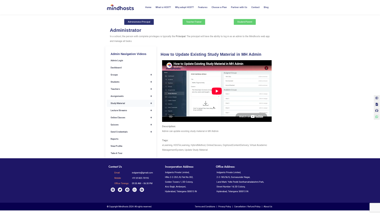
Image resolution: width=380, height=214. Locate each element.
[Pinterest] (142, 190)
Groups (131, 75)
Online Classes (131, 117)
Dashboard (116, 67)
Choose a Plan (219, 7)
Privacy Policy (224, 206)
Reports (114, 139)
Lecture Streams (131, 110)
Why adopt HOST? (184, 7)
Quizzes (131, 124)
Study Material (131, 103)
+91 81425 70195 (140, 178)
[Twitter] (120, 190)
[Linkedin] (113, 190)
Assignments (131, 96)
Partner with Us (239, 7)
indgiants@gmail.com (142, 172)
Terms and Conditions (205, 206)
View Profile (116, 146)
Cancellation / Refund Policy (247, 206)
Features (202, 7)
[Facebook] (127, 190)
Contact (255, 7)
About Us (268, 206)
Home (148, 7)
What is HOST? (163, 7)
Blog (266, 7)
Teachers (131, 89)
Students (131, 82)
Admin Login (117, 60)
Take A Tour (116, 153)
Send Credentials (131, 132)
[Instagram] (134, 190)
